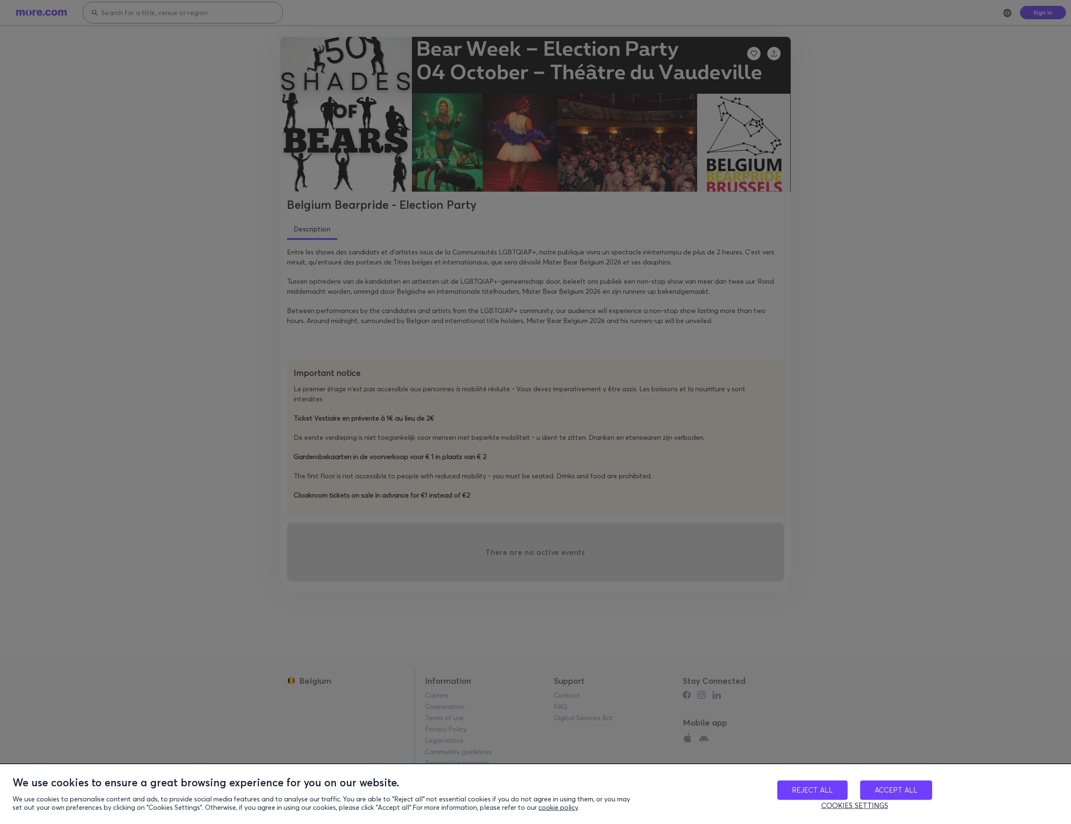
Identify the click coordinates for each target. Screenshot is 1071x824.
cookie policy (558, 807)
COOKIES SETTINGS (854, 805)
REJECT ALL (812, 789)
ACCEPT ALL (896, 789)
